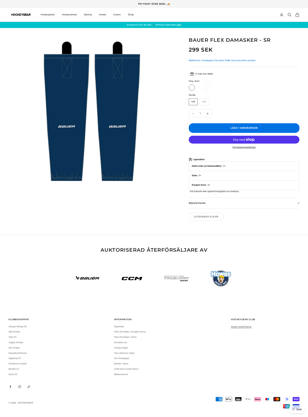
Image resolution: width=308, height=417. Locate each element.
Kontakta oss (120, 342)
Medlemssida (241, 327)
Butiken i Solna (121, 363)
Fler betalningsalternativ (244, 147)
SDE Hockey (14, 331)
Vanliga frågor (121, 348)
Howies (102, 14)
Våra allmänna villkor (124, 353)
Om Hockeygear (121, 358)
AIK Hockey (14, 348)
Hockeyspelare (48, 14)
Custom (117, 14)
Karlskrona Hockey (18, 363)
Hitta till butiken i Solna (125, 337)
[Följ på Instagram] (19, 386)
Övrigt (131, 14)
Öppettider (119, 326)
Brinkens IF (14, 369)
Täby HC (13, 337)
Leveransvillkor (206, 216)
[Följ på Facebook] (10, 386)
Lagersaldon (199, 159)
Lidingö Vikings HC (18, 326)
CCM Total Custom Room (126, 369)
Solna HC (13, 374)
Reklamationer (121, 374)
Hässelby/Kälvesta (18, 353)
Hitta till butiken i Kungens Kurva (130, 331)
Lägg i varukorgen (244, 127)
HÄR (178, 25)
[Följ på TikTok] (29, 386)
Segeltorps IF (15, 358)
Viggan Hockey (16, 342)
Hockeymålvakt (69, 14)
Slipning (88, 14)
